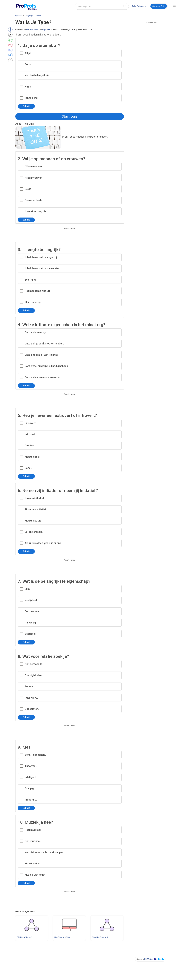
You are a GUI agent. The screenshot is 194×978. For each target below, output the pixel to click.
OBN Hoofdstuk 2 (24, 937)
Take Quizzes (138, 6)
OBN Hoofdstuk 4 (100, 937)
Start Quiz (69, 116)
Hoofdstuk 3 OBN (62, 937)
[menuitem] (139, 7)
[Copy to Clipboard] (11, 55)
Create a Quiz (158, 6)
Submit (26, 106)
